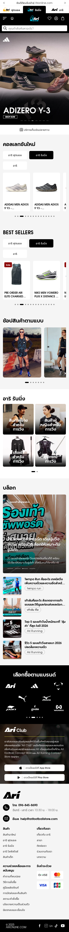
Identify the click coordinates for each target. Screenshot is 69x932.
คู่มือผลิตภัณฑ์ (11, 887)
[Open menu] (6, 18)
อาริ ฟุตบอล (9, 840)
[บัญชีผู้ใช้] (56, 18)
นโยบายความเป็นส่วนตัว (16, 904)
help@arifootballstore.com (39, 818)
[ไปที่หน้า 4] (32, 568)
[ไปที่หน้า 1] (10, 568)
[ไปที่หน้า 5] (39, 717)
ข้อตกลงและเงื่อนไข (14, 910)
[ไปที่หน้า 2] (18, 568)
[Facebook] (39, 925)
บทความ (41, 857)
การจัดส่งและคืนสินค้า (15, 893)
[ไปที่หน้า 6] (42, 717)
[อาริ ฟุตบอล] (11, 9)
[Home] (12, 18)
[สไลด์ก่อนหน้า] (5, 79)
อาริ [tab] (15, 165)
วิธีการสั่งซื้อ (9, 882)
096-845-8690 (28, 804)
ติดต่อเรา (42, 845)
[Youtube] (62, 925)
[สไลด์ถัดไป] (63, 79)
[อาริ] (57, 9)
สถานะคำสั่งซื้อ (11, 898)
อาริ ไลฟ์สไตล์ (10, 851)
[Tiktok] (56, 925)
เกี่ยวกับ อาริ (43, 834)
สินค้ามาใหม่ (9, 834)
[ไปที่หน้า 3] (25, 568)
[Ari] (12, 795)
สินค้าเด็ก (8, 857)
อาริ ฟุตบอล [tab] (15, 155)
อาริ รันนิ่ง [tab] (41, 155)
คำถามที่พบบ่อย (11, 876)
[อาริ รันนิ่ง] (34, 9)
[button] (15, 216)
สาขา (39, 840)
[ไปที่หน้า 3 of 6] (34, 711)
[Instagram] (46, 925)
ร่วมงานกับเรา (44, 851)
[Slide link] (34, 79)
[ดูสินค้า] (24, 342)
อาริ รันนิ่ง (8, 845)
